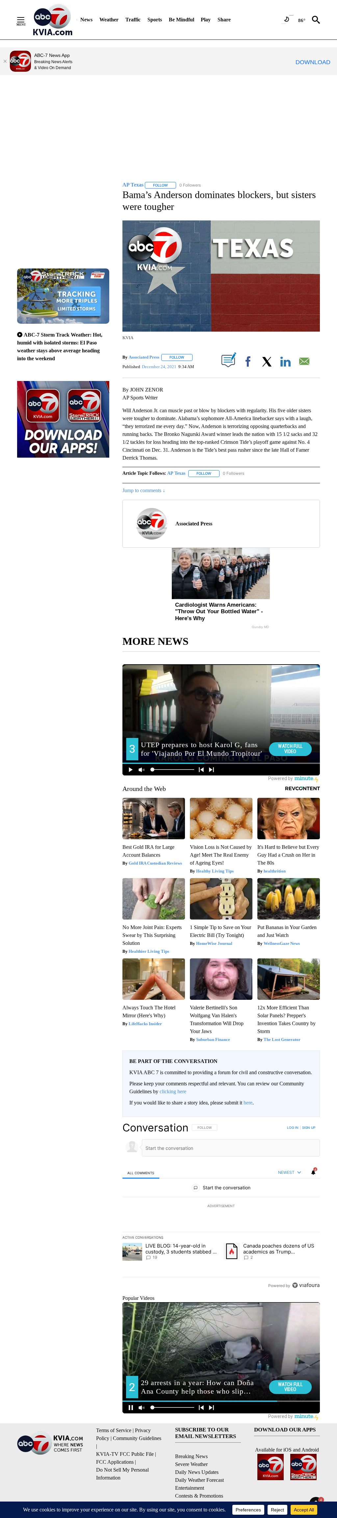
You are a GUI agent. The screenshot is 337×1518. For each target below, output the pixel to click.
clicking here (173, 1091)
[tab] (140, 1172)
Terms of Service (113, 1430)
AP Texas (176, 473)
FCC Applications (115, 1462)
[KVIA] (53, 19)
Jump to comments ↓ (143, 490)
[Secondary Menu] (25, 19)
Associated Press (144, 357)
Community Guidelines (137, 1438)
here (248, 1102)
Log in (292, 1127)
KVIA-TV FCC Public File (125, 1454)
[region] (221, 1206)
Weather (108, 19)
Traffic (133, 19)
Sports (154, 19)
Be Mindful (181, 19)
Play (206, 19)
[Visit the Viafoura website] (306, 1285)
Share (224, 19)
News (86, 19)
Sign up (308, 1127)
